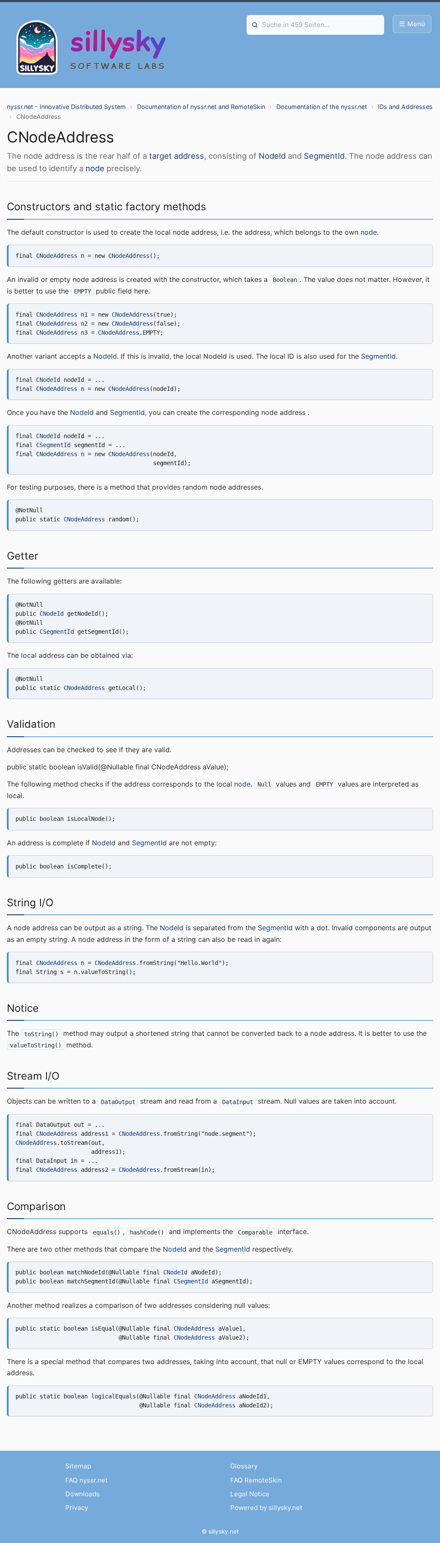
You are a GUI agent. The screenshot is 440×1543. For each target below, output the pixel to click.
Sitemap (78, 1466)
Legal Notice (249, 1494)
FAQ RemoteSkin (256, 1480)
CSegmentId (53, 445)
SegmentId (324, 155)
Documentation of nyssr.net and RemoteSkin (201, 106)
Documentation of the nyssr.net (321, 106)
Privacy (76, 1508)
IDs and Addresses (405, 106)
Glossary (243, 1466)
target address (176, 155)
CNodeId (48, 379)
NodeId (272, 155)
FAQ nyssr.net (86, 1480)
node (95, 168)
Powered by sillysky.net (266, 1508)
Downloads (82, 1494)
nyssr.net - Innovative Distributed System (66, 106)
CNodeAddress (56, 255)
